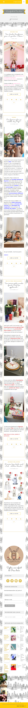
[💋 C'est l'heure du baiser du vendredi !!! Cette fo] (3, 697)
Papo (10, 161)
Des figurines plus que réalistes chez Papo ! (14, 120)
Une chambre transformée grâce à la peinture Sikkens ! (14, 35)
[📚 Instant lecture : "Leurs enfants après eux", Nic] (3, 690)
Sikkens (15, 79)
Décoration (14, 31)
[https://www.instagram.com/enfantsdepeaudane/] (16, 582)
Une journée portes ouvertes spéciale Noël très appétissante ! (14, 285)
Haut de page (21, 706)
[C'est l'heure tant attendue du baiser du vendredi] (3, 683)
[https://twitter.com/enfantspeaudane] (12, 582)
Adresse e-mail (8, 599)
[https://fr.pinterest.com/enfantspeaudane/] (20, 582)
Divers (14, 117)
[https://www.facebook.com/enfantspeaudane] (8, 582)
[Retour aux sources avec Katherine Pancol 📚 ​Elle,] (3, 676)
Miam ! (20, 281)
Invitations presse (12, 281)
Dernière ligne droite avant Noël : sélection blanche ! (14, 465)
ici (13, 383)
